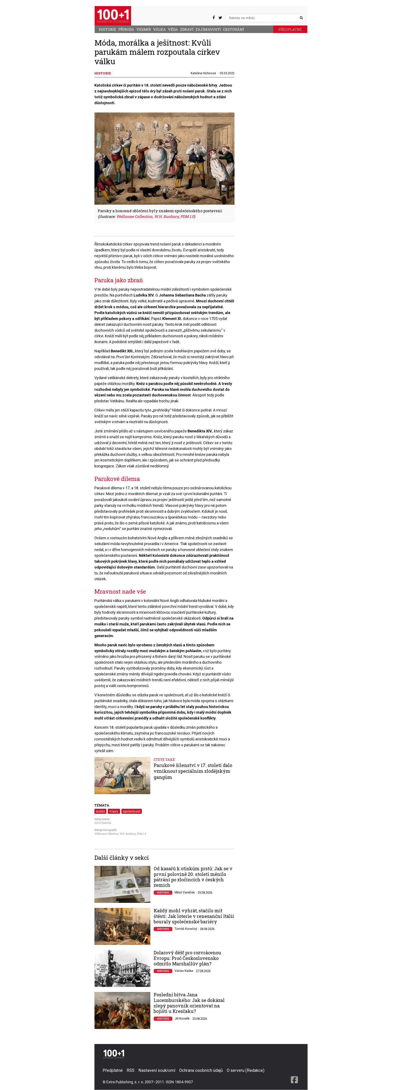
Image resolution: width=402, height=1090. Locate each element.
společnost (131, 811)
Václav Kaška (184, 971)
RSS (130, 1070)
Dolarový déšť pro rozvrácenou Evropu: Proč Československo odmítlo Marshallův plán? (187, 958)
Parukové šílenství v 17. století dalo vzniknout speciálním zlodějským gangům (193, 771)
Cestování (233, 29)
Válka (159, 29)
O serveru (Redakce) (245, 1070)
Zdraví (186, 29)
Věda (173, 29)
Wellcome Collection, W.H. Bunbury (114, 833)
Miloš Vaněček (185, 892)
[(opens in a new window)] (213, 17)
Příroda (126, 29)
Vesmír (143, 29)
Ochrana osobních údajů (201, 1070)
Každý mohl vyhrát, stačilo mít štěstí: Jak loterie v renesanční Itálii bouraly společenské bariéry (194, 916)
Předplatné (290, 29)
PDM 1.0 (141, 833)
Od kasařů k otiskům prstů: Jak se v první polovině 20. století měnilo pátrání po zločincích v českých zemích (193, 877)
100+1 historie (102, 822)
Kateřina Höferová (203, 73)
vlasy (114, 811)
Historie (107, 29)
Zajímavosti (208, 29)
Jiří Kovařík (182, 1018)
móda (100, 811)
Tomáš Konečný (186, 929)
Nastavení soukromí (156, 1070)
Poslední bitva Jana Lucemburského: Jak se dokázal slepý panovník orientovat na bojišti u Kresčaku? (189, 1003)
